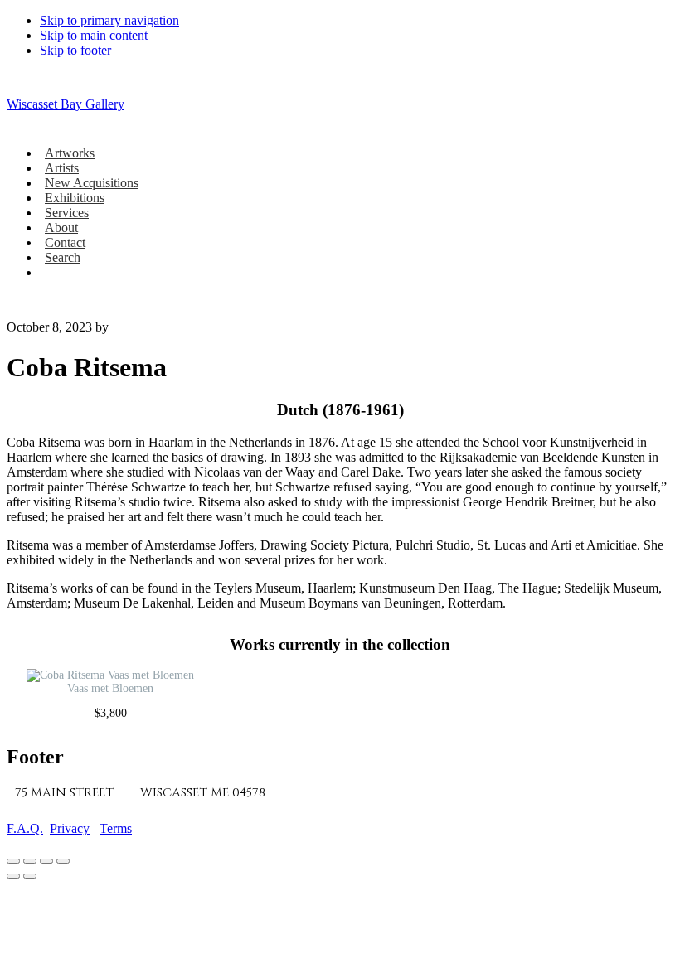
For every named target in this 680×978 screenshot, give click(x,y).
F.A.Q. (25, 828)
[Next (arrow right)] (29, 876)
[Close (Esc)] (63, 861)
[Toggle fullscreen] (29, 861)
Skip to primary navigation (109, 20)
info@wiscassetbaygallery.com (488, 792)
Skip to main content (94, 35)
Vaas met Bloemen (110, 688)
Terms (116, 828)
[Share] (46, 861)
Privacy (70, 828)
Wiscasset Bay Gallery (65, 104)
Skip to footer (75, 50)
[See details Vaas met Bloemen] (110, 675)
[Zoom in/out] (13, 861)
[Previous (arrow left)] (13, 876)
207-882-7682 (323, 792)
